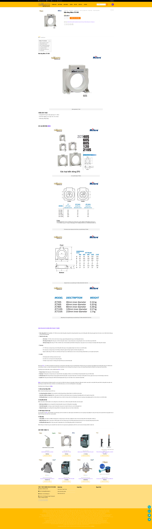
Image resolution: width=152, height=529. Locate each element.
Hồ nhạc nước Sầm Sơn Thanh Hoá (96, 516)
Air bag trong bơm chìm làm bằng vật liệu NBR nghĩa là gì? (101, 514)
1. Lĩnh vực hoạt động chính (44, 46)
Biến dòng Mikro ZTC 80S (66, 451)
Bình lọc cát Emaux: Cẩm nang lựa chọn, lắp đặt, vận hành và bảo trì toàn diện (66, 523)
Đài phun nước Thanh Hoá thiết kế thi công (76, 513)
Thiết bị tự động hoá (83, 10)
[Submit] (107, 4)
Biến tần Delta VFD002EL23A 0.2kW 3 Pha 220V (85, 451)
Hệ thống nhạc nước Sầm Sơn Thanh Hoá (81, 516)
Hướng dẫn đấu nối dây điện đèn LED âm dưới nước (91, 523)
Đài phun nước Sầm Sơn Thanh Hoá (67, 516)
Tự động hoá (76, 10)
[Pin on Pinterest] (71, 24)
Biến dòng (90, 10)
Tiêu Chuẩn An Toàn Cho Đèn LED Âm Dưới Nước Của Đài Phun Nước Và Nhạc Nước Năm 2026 (86, 517)
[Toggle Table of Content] (49, 41)
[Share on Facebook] (65, 24)
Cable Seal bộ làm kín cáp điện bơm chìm (48, 515)
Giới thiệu (60, 4)
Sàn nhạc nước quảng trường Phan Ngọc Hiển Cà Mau (50, 514)
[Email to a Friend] (69, 24)
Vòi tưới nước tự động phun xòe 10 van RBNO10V (104, 478)
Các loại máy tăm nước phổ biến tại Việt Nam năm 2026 (92, 519)
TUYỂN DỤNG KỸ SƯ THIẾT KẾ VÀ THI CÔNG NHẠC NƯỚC (55, 520)
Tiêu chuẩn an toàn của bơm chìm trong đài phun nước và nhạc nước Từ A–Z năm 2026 (65, 519)
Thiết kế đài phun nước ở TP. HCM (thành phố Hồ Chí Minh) (67, 511)
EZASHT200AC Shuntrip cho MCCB (47, 451)
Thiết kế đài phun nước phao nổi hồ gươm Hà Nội (51, 516)
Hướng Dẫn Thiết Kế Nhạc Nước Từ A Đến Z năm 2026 (59, 517)
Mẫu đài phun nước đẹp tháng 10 (93, 515)
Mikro (43, 365)
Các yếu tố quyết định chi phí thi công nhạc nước (74, 520)
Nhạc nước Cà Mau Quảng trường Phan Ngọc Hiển (70, 514)
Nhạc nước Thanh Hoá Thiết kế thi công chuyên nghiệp (57, 513)
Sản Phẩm (66, 4)
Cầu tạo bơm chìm (72, 515)
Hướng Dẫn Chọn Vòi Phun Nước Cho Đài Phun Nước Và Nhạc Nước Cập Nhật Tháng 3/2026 (60, 518)
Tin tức (75, 4)
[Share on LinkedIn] (72, 24)
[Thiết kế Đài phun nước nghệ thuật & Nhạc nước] (44, 4)
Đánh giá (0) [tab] (43, 37)
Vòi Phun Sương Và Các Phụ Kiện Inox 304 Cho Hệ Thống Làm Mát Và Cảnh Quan (92, 521)
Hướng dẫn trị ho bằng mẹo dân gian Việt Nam (51, 510)
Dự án (71, 4)
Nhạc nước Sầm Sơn (106, 516)
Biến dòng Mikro (96, 10)
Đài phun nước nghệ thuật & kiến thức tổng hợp (76, 522)
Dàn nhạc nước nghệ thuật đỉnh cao (49, 512)
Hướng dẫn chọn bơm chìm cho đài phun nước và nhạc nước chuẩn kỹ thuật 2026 (93, 518)
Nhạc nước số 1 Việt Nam (84, 514)
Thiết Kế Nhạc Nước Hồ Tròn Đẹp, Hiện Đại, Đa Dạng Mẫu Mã (95, 520)
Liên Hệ (85, 4)
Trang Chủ (54, 4)
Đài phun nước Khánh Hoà (70, 512)
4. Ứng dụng (42, 50)
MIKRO (49, 126)
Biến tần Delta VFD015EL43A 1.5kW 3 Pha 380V (66, 478)
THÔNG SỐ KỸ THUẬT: (43, 44)
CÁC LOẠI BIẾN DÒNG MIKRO (45, 45)
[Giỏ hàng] (113, 4)
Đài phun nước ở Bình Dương (104, 511)
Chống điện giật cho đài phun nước (49, 511)
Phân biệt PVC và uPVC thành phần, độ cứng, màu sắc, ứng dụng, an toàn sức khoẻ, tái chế (93, 512)
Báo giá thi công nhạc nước (105, 515)
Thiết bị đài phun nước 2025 (81, 515)
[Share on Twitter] (67, 24)
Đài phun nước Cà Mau (61, 512)
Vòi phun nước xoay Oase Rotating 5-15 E (86, 478)
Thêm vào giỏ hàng (75, 18)
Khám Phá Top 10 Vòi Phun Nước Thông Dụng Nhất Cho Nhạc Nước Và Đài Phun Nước (61, 521)
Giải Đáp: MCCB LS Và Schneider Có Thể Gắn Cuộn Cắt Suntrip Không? (76, 524)
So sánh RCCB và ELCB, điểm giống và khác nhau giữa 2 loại (72, 510)
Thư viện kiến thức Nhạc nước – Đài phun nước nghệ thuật (55, 522)
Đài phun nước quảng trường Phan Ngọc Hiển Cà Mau (95, 513)
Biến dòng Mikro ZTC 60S (44, 42)
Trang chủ (66, 10)
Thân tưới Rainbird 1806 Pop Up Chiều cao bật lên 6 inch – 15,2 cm (104, 452)
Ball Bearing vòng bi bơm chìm (63, 515)
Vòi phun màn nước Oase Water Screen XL (47, 478)
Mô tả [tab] (39, 37)
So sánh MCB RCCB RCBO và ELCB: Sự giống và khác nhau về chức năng (96, 510)
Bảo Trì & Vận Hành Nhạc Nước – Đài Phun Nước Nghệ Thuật (97, 522)
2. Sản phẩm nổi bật (43, 47)
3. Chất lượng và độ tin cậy (44, 49)
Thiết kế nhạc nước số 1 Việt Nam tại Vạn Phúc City (88, 511)
